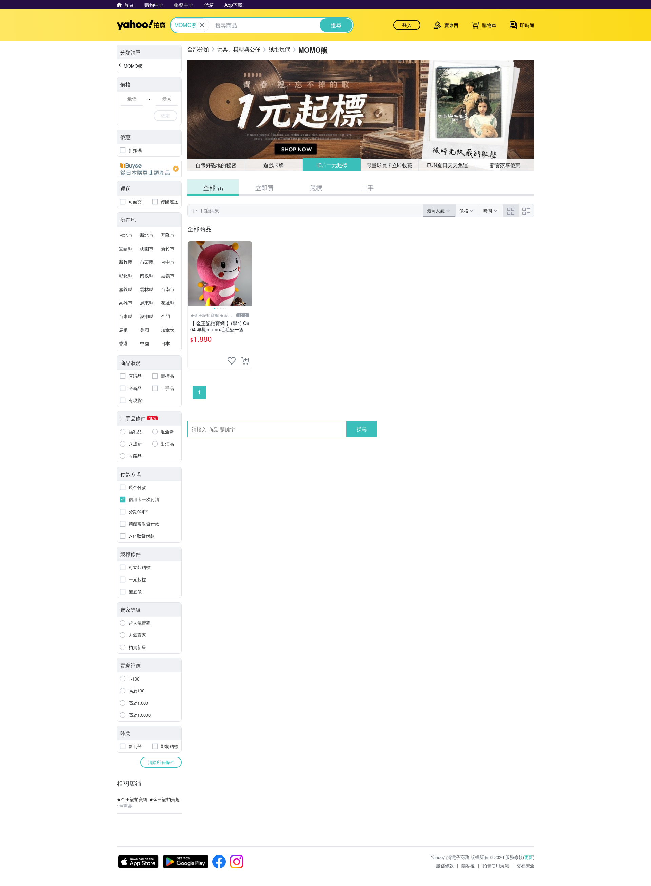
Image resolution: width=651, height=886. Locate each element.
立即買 (264, 187)
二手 (367, 187)
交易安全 (525, 865)
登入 (407, 25)
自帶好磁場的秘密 (216, 165)
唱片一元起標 (332, 164)
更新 (528, 857)
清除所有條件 (161, 762)
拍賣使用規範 (495, 865)
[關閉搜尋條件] (202, 25)
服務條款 (445, 865)
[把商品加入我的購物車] (245, 361)
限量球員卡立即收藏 (389, 165)
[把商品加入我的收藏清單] (232, 361)
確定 (165, 115)
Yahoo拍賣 (141, 25)
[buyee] (149, 169)
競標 (316, 187)
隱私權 (468, 865)
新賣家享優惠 (505, 165)
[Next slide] (247, 273)
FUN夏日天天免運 (447, 165)
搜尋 (362, 428)
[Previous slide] (192, 273)
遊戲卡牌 (273, 165)
